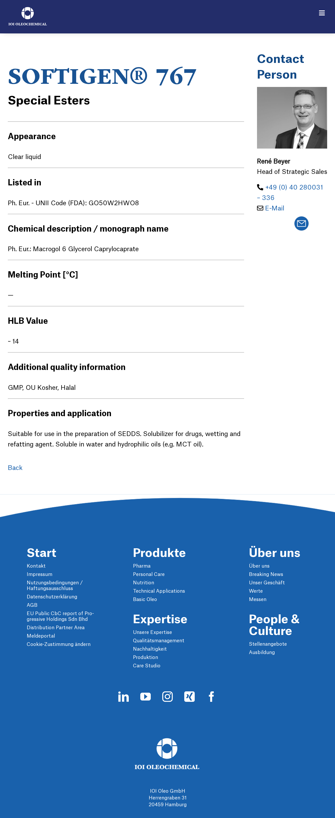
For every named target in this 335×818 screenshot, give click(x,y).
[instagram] (167, 696)
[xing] (189, 696)
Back (15, 468)
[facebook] (211, 696)
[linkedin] (123, 696)
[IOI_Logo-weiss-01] (28, 10)
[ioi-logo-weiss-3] (167, 741)
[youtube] (145, 696)
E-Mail (274, 208)
